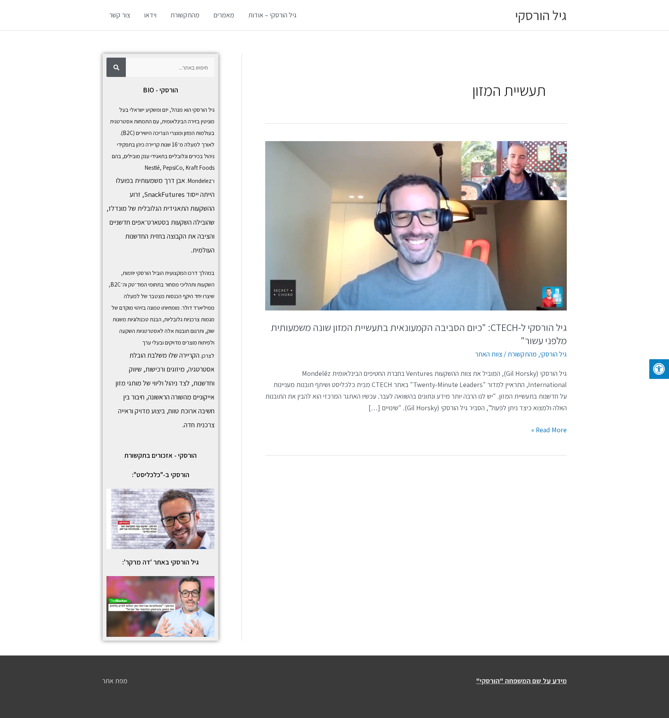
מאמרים (223, 14)
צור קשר (119, 14)
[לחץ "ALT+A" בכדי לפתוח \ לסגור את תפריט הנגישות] (659, 369)
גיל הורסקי (541, 15)
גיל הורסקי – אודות (272, 14)
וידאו (150, 14)
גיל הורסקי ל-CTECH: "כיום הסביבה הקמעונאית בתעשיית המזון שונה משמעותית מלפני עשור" (419, 334)
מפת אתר (114, 680)
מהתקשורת (184, 14)
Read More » (549, 429)
